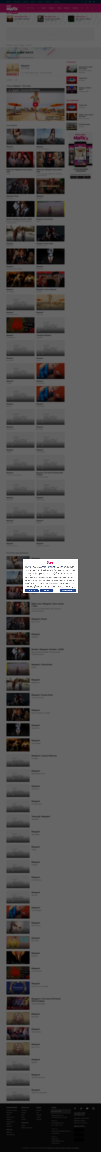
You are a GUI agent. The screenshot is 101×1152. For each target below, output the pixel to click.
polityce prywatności (54, 582)
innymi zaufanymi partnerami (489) (54, 566)
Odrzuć (46, 590)
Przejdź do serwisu (68, 590)
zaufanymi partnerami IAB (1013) (36, 566)
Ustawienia (31, 590)
